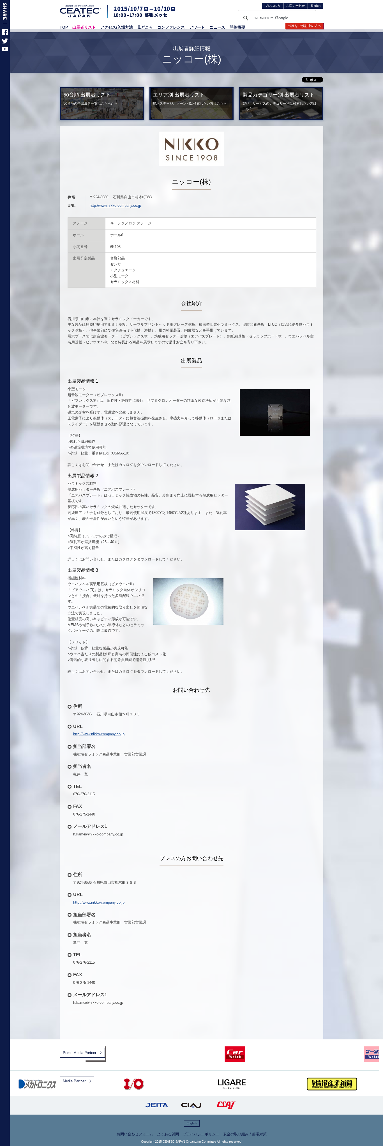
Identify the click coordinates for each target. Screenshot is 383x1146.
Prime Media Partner (79, 1053)
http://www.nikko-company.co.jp (115, 205)
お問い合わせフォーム (135, 1134)
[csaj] (226, 1105)
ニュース (217, 27)
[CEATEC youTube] (5, 50)
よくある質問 (168, 1134)
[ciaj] (191, 1105)
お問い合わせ (295, 5)
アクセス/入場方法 (116, 27)
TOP (64, 27)
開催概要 (237, 27)
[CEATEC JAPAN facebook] (5, 34)
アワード (197, 27)
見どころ (145, 27)
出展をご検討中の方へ (304, 26)
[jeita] (157, 1105)
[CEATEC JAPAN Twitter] (5, 42)
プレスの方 (272, 5)
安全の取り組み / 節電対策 (245, 1134)
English (315, 5)
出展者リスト (84, 27)
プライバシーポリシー (201, 1134)
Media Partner (74, 1081)
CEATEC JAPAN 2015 (81, 11)
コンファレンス (171, 27)
